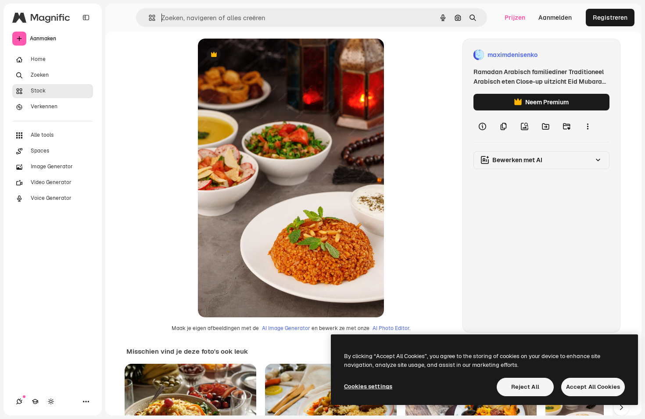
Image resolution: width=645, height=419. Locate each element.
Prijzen (515, 17)
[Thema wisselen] (51, 401)
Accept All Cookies (593, 387)
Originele (255, 55)
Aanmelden (555, 17)
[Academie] (35, 401)
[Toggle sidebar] (86, 18)
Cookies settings (368, 386)
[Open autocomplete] (148, 17)
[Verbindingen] (19, 401)
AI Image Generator (286, 328)
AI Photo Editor (391, 328)
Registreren (610, 17)
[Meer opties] (587, 126)
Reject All (525, 387)
